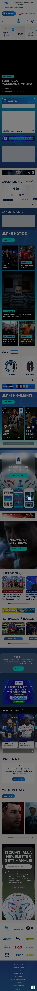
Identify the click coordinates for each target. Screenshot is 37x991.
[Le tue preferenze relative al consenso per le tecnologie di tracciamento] (33, 987)
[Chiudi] (30, 490)
